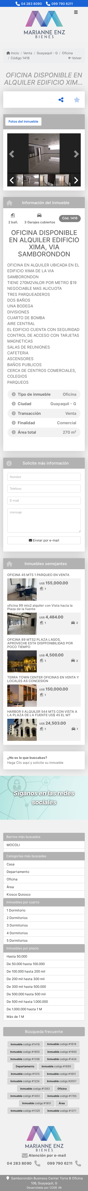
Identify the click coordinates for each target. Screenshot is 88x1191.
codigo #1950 (62, 1051)
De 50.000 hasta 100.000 (26, 964)
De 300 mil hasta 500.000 (26, 987)
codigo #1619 (61, 1044)
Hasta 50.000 (17, 956)
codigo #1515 (25, 1073)
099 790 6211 (62, 4)
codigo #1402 (25, 1096)
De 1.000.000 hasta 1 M (24, 1009)
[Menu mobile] (44, 24)
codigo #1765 (61, 1096)
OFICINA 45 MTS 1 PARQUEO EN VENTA (38, 575)
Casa (11, 864)
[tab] (23, 121)
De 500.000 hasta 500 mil (26, 994)
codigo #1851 (36, 1103)
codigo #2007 (61, 1081)
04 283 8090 (31, 4)
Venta (27, 53)
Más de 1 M (15, 1017)
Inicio (14, 53)
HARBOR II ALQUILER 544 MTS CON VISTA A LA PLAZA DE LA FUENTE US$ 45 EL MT (42, 713)
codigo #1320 (25, 1110)
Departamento (18, 872)
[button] (12, 154)
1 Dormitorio (16, 910)
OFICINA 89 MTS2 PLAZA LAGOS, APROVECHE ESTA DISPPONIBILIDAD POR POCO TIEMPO (40, 643)
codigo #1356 (25, 1059)
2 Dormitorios (17, 918)
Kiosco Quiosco (19, 894)
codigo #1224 (25, 1081)
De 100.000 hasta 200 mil (26, 971)
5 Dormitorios (17, 940)
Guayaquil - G (47, 53)
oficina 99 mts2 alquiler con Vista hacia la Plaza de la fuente (40, 607)
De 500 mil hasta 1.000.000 (27, 1002)
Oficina (67, 53)
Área (10, 887)
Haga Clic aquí (18, 763)
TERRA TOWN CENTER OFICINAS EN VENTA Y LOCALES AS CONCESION (43, 679)
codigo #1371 (61, 1110)
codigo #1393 (35, 1088)
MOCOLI (13, 845)
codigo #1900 (25, 1051)
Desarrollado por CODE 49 (44, 1187)
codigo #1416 (25, 1044)
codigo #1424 (61, 1059)
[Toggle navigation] (76, 13)
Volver (76, 58)
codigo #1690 (56, 1066)
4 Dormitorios (17, 933)
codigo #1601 (61, 1073)
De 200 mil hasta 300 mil (26, 979)
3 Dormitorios (17, 925)
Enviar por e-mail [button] (45, 540)
